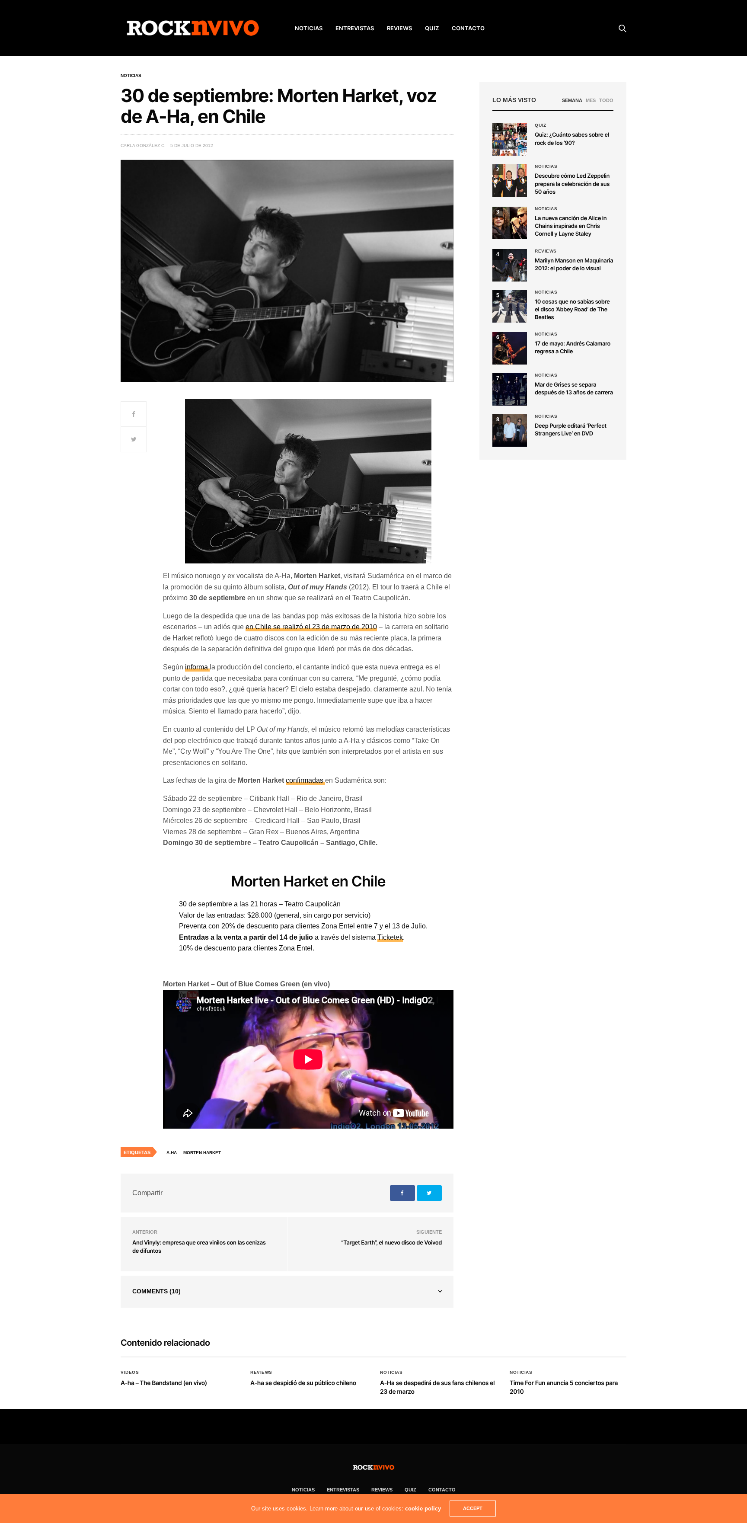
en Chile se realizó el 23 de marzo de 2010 (311, 626)
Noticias (131, 76)
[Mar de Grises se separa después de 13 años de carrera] (509, 389)
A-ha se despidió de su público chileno (303, 1383)
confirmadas (305, 780)
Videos (130, 1372)
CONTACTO (468, 28)
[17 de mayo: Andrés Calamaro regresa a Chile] (509, 348)
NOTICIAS (308, 28)
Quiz (432, 28)
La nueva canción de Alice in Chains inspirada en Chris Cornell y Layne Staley (571, 226)
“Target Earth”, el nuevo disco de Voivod (391, 1242)
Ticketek (390, 937)
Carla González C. (143, 145)
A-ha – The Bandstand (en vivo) (164, 1383)
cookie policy (423, 1508)
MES (591, 100)
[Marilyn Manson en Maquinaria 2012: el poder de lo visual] (509, 265)
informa (197, 667)
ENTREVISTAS (354, 28)
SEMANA (572, 100)
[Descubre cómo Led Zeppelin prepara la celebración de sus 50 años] (509, 180)
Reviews (546, 251)
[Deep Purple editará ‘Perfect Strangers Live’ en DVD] (509, 430)
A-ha (171, 1152)
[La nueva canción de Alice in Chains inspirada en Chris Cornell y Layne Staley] (509, 223)
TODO (606, 100)
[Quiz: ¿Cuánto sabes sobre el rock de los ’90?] (509, 139)
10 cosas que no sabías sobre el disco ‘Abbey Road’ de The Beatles (572, 309)
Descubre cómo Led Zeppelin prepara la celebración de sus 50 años (572, 184)
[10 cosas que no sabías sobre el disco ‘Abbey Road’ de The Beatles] (509, 306)
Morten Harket (202, 1152)
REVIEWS (399, 28)
